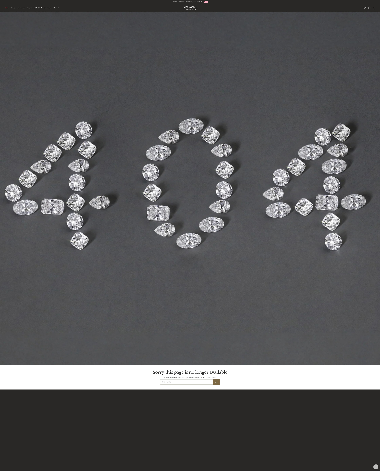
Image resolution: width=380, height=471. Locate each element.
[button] (13, 8)
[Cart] (374, 8)
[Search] (216, 382)
